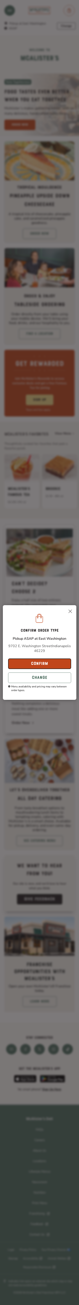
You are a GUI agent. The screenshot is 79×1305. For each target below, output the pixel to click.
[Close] (70, 611)
